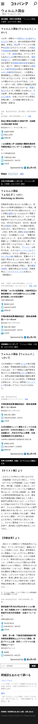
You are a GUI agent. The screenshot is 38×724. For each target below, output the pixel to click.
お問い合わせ (29, 711)
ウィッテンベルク (25, 250)
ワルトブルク (13, 174)
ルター (4, 72)
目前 (7, 48)
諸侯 (14, 54)
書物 (33, 266)
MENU (2, 3)
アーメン (26, 247)
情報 (29, 116)
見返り (6, 60)
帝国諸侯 (7, 51)
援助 (33, 57)
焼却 (5, 269)
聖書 (31, 87)
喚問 (10, 72)
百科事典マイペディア (9, 344)
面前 (9, 226)
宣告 (14, 69)
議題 (10, 213)
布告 (26, 269)
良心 (3, 91)
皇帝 (20, 38)
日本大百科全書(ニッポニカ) (11, 181)
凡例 (35, 286)
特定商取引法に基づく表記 (16, 711)
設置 (26, 63)
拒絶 (26, 232)
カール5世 (26, 38)
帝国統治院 (17, 63)
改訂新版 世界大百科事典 (11, 19)
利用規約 (4, 711)
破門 (9, 69)
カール (9, 57)
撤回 (22, 174)
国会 (33, 48)
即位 (16, 45)
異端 (33, 66)
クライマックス (17, 272)
